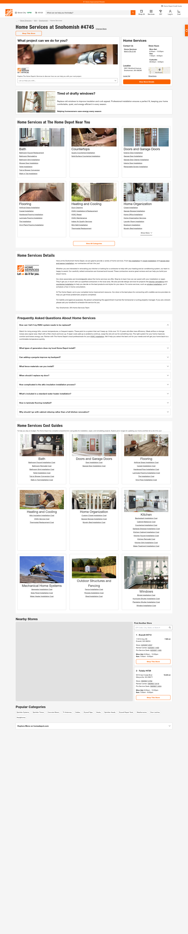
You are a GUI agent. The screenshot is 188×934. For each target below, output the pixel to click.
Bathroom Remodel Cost (41, 466)
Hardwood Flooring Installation (31, 214)
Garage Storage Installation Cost (94, 519)
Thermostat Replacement (81, 228)
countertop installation (65, 284)
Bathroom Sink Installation (29, 160)
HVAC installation (97, 336)
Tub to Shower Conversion (29, 170)
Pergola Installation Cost (94, 593)
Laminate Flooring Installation (30, 218)
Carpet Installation (26, 211)
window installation (154, 284)
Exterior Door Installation (133, 153)
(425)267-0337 (146, 645)
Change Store (101, 29)
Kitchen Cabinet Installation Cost (146, 532)
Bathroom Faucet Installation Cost (41, 462)
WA (35, 20)
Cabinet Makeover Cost (146, 522)
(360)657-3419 (153, 684)
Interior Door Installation (133, 163)
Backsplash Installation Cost (146, 518)
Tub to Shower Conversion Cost (41, 476)
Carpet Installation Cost (146, 466)
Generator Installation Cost (41, 589)
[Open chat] (186, 30)
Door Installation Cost (94, 462)
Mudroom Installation (132, 225)
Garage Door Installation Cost (94, 466)
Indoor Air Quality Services (81, 221)
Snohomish (43, 20)
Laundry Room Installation (134, 221)
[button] (94, 325)
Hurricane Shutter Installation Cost (146, 598)
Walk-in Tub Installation (28, 173)
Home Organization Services (135, 218)
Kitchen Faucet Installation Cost (146, 535)
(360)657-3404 (155, 686)
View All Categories (94, 243)
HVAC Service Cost (41, 519)
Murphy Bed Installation (133, 228)
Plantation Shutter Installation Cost (146, 602)
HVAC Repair (76, 214)
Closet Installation (131, 207)
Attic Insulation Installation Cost (41, 515)
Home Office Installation (133, 214)
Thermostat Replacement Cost (42, 522)
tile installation (134, 261)
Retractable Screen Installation (136, 166)
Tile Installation (25, 221)
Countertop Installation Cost (146, 525)
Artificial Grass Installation (29, 207)
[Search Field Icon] (133, 12)
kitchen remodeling (156, 281)
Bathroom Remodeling (28, 156)
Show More (145, 233)
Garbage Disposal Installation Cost (146, 529)
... (17, 21)
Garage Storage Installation (134, 211)
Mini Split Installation (79, 225)
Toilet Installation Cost (41, 473)
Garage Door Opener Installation (136, 160)
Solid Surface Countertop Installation (85, 156)
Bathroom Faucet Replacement (31, 153)
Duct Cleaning (77, 207)
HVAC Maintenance (79, 218)
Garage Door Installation (133, 156)
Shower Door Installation (28, 163)
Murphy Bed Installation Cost (94, 522)
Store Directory (26, 20)
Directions (152, 76)
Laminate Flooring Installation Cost (146, 473)
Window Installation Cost (146, 605)
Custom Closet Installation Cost (94, 515)
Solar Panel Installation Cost (42, 593)
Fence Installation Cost (94, 589)
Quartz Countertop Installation (83, 153)
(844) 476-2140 (130, 51)
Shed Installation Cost (94, 596)
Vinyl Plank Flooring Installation (31, 225)
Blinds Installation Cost (146, 595)
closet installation (149, 261)
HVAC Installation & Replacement (84, 211)
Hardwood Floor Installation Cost (146, 469)
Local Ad (126, 76)
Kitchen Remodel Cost (146, 539)
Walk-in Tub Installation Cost (42, 480)
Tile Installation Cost (146, 476)
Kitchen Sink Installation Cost (146, 542)
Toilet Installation (25, 166)
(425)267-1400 (153, 648)
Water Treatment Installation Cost (146, 546)
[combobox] (88, 12)
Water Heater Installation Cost (42, 596)
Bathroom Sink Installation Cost (41, 469)
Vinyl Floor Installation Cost (146, 480)
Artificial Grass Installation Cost (146, 462)
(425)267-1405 (155, 650)
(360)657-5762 (146, 681)
